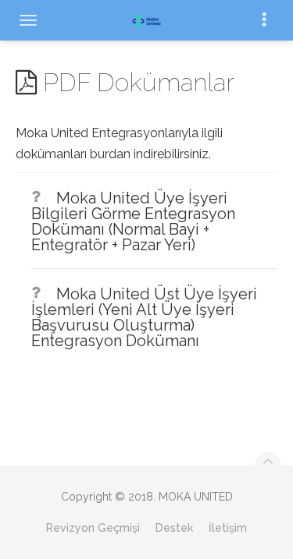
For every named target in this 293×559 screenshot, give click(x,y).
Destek (174, 528)
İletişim (228, 528)
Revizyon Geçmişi (93, 528)
